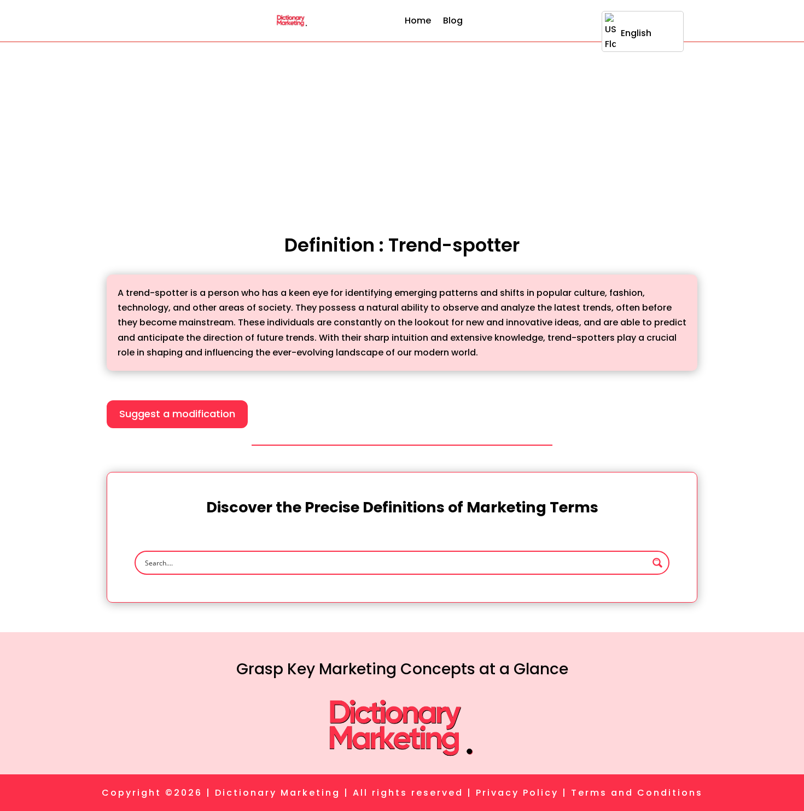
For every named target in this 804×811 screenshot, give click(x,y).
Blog (453, 20)
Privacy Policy (517, 792)
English (636, 33)
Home (418, 20)
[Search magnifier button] (657, 562)
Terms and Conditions (637, 792)
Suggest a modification (177, 414)
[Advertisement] (402, 124)
